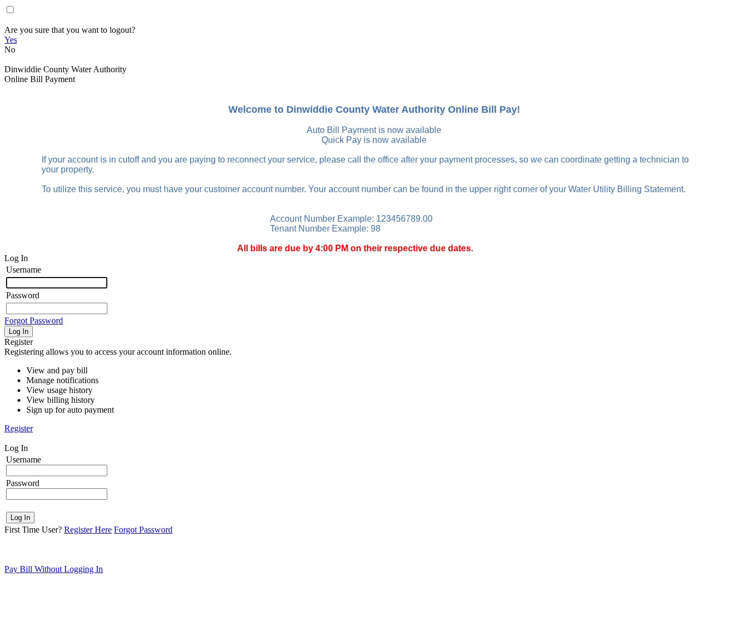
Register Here (88, 529)
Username (23, 269)
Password (22, 295)
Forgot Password (33, 320)
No (9, 49)
